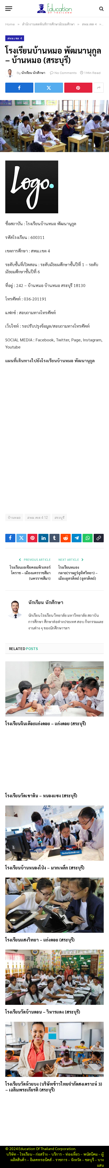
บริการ (56, 1154)
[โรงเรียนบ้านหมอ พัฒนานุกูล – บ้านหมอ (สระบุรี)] (54, 126)
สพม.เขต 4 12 (37, 517)
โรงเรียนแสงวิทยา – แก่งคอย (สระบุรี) (40, 940)
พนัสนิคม (90, 1154)
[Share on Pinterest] (78, 88)
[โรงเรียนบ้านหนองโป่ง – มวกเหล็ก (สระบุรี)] (54, 833)
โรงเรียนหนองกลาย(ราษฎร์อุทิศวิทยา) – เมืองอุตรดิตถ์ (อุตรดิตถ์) (78, 573)
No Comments (65, 73)
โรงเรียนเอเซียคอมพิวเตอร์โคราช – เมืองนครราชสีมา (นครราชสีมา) (30, 573)
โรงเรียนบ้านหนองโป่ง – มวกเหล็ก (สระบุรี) (44, 867)
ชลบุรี (89, 1159)
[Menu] (8, 9)
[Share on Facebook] (19, 88)
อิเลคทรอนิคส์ (41, 1159)
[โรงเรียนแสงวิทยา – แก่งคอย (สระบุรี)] (54, 905)
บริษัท (11, 1154)
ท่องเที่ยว (72, 1154)
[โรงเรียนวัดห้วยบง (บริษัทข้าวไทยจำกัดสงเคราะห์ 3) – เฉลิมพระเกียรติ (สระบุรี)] (54, 1049)
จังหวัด (76, 1159)
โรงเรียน (26, 1154)
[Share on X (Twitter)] (49, 88)
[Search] (101, 9)
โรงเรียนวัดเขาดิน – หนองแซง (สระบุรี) (41, 795)
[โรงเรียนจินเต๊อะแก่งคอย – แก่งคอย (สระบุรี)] (54, 689)
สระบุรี (59, 517)
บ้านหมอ (14, 517)
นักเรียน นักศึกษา (33, 73)
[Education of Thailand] (54, 8)
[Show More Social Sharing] (99, 88)
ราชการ (61, 1159)
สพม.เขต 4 (14, 38)
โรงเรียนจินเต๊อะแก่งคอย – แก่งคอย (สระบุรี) (45, 723)
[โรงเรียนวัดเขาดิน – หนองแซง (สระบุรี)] (54, 761)
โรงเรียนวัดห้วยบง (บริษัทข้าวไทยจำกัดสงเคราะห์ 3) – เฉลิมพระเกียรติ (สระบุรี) (53, 1086)
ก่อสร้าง (42, 1154)
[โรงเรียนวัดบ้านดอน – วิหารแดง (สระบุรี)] (54, 977)
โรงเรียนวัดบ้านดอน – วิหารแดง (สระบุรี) (42, 1012)
